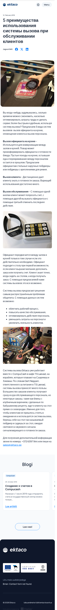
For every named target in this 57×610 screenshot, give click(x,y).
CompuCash (10, 476)
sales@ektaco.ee (12, 445)
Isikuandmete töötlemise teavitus (38, 602)
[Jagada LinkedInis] (27, 49)
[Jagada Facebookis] (16, 49)
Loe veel (27, 526)
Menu (47, 4)
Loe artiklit (11, 506)
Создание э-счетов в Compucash (18, 487)
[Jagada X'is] (22, 49)
